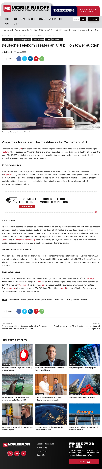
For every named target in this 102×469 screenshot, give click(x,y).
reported (8, 174)
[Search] (83, 19)
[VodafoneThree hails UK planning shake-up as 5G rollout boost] (17, 355)
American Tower (14, 299)
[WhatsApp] (41, 58)
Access (4, 424)
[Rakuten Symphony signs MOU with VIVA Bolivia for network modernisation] (51, 384)
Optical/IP (72, 364)
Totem (38, 282)
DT (21, 148)
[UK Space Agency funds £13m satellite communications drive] (51, 414)
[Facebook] (18, 58)
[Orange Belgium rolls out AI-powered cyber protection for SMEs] (84, 414)
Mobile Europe (38, 40)
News (48, 40)
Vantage (90, 278)
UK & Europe (57, 40)
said (43, 285)
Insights (4, 394)
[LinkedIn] (23, 453)
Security (72, 424)
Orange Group (59, 299)
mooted (62, 288)
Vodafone (23, 285)
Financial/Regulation (23, 40)
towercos (76, 299)
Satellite (38, 424)
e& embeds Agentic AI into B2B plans (82, 397)
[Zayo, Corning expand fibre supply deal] (84, 355)
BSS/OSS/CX (39, 394)
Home (4, 36)
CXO (37, 364)
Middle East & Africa (75, 394)
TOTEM (68, 299)
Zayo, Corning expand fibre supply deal (82, 368)
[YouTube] (17, 453)
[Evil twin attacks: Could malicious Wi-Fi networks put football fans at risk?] (17, 384)
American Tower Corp (25, 240)
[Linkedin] (30, 58)
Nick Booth (8, 52)
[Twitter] (24, 58)
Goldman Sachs (47, 299)
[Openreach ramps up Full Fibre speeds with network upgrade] (17, 414)
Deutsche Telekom (34, 299)
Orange (12, 288)
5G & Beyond (11, 36)
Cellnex (5, 240)
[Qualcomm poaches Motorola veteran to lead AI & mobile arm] (51, 355)
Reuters (5, 152)
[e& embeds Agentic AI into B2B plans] (84, 384)
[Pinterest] (36, 58)
